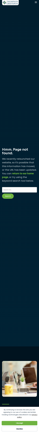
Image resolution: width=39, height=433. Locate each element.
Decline (19, 429)
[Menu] (36, 3)
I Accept (19, 423)
